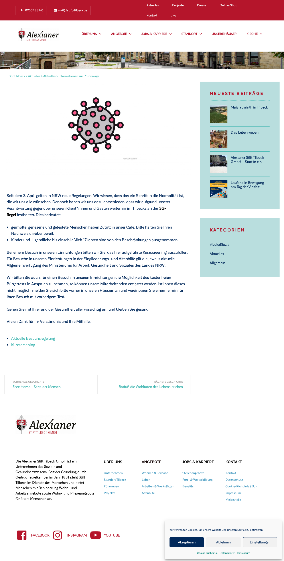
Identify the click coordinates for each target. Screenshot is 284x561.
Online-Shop (228, 5)
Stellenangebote (193, 473)
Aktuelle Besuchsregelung (33, 338)
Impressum (243, 552)
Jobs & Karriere (154, 34)
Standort (189, 34)
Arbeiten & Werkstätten (158, 486)
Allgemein (217, 263)
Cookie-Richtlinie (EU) (241, 486)
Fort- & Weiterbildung (197, 479)
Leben (146, 479)
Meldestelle (233, 499)
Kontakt (151, 15)
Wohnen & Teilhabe (155, 473)
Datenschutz (227, 552)
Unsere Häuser (224, 34)
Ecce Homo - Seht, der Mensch (36, 386)
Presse (201, 5)
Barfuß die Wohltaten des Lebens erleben (151, 386)
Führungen (111, 486)
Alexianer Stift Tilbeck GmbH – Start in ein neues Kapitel (247, 159)
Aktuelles (152, 5)
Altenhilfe (148, 493)
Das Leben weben (244, 132)
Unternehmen (113, 473)
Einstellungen (260, 542)
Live (173, 15)
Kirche (252, 34)
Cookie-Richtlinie (207, 552)
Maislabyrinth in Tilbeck (249, 107)
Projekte (178, 5)
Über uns (89, 34)
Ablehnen (223, 542)
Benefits (188, 486)
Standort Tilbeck (115, 479)
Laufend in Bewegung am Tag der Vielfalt (247, 184)
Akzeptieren (187, 542)
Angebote (119, 34)
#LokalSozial (220, 244)
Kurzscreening (23, 344)
